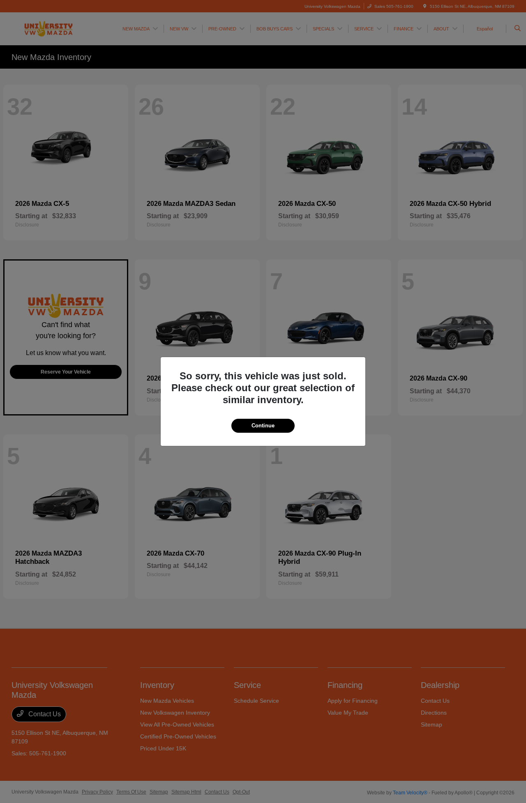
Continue (263, 425)
